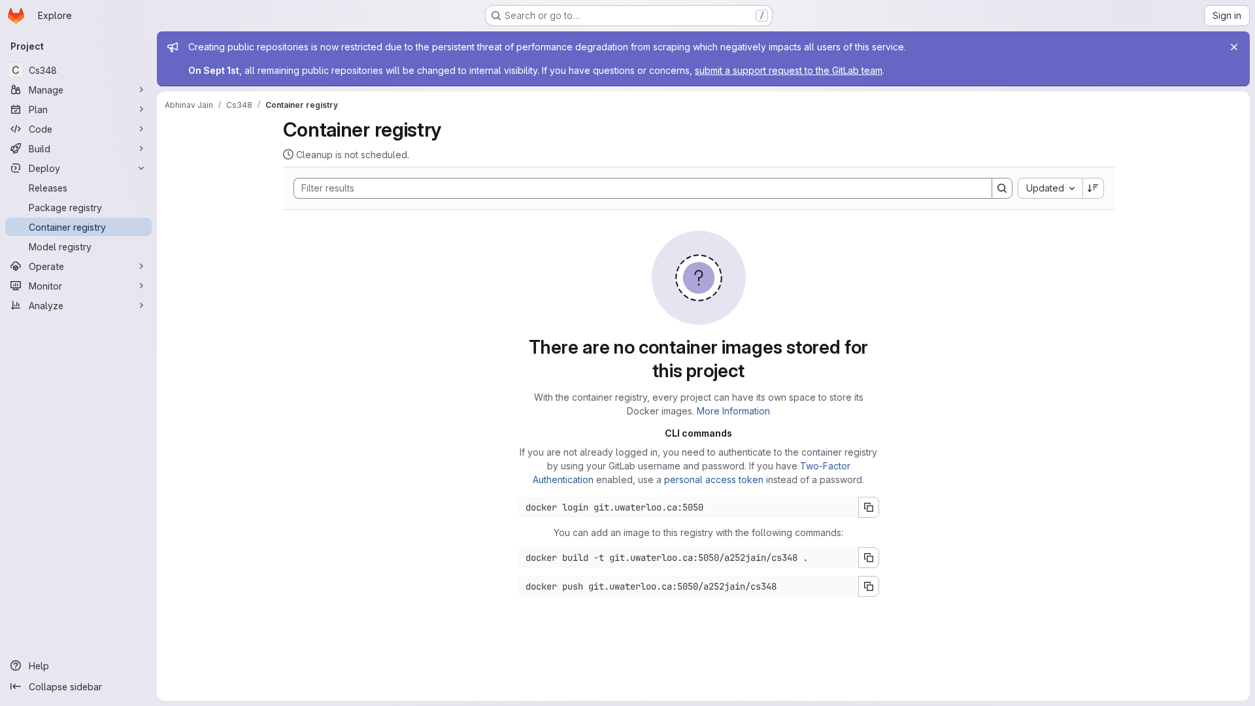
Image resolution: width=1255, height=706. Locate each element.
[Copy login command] (868, 507)
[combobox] (1050, 188)
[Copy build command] (868, 557)
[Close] (1234, 47)
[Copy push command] (868, 586)
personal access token (713, 479)
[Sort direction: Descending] (1093, 188)
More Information (733, 410)
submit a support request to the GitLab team (788, 70)
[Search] (1002, 188)
